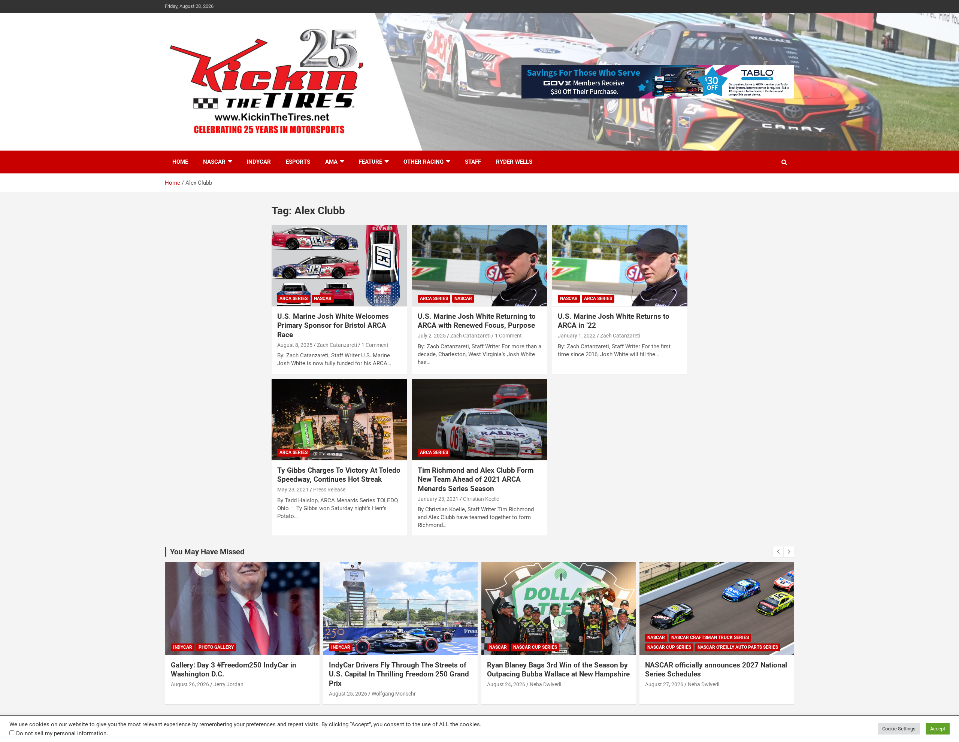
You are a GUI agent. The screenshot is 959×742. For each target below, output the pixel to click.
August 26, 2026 (190, 684)
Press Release (329, 490)
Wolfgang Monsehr (394, 694)
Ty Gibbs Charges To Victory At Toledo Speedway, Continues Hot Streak (338, 475)
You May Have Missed (207, 551)
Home (180, 161)
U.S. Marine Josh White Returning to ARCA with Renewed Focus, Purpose (477, 321)
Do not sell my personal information (61, 733)
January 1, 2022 (577, 336)
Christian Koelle (481, 499)
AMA (331, 161)
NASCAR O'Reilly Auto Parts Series (738, 647)
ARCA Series (293, 298)
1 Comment (374, 345)
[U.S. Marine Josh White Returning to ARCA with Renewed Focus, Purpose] (480, 266)
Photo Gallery (216, 647)
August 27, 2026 (664, 684)
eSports (298, 161)
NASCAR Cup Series (535, 647)
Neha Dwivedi (545, 684)
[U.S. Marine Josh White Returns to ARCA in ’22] (620, 266)
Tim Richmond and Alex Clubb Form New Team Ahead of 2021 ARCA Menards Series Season (475, 479)
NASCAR (214, 161)
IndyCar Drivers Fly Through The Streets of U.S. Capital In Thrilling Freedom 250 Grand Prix (399, 674)
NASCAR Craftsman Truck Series (710, 637)
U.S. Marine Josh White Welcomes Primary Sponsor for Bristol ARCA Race (333, 325)
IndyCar (259, 161)
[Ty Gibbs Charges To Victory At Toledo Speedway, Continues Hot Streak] (339, 420)
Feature (370, 161)
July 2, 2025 (432, 336)
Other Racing (423, 161)
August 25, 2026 (348, 694)
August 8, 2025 (294, 345)
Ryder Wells (514, 161)
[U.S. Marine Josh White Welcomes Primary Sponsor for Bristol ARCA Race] (339, 266)
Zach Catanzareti (337, 345)
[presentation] (778, 551)
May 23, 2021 (293, 490)
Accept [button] (937, 729)
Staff (473, 161)
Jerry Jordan (228, 684)
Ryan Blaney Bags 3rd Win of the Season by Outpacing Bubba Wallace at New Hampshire (558, 670)
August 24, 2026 (506, 684)
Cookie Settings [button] (899, 729)
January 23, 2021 (438, 499)
